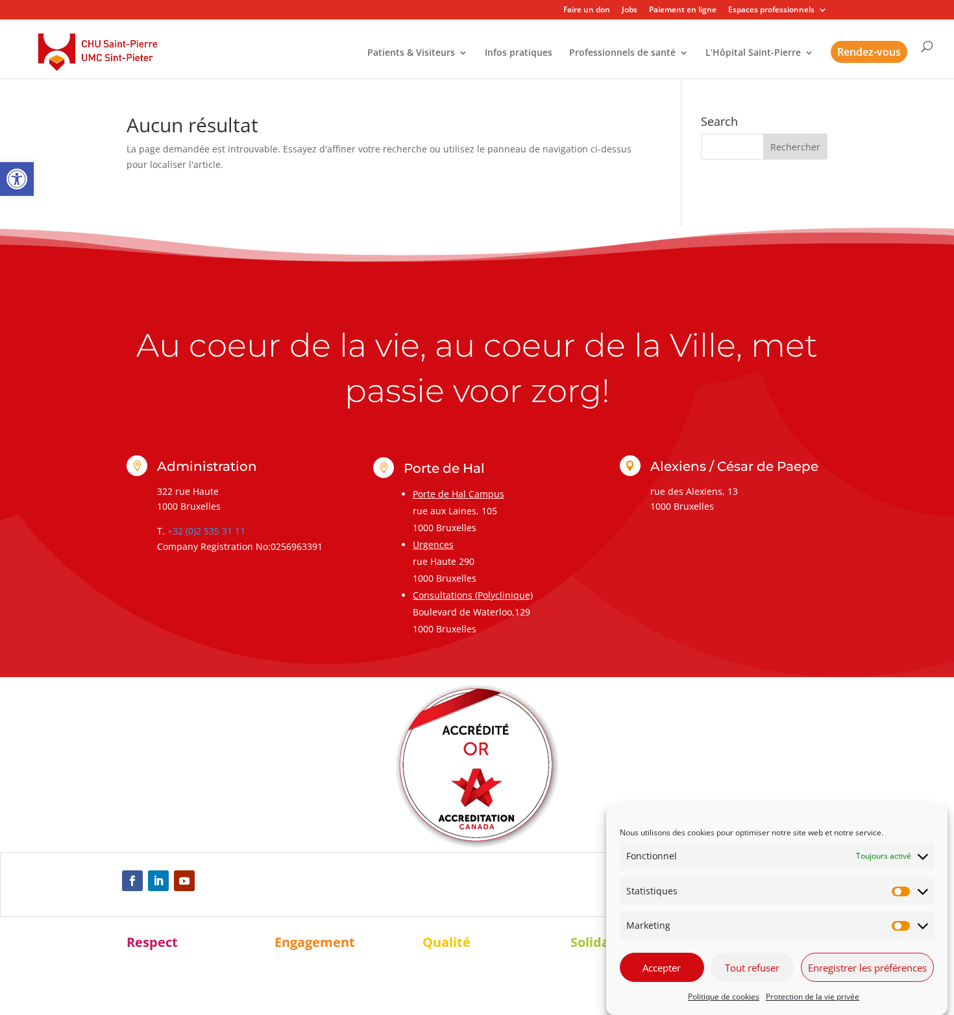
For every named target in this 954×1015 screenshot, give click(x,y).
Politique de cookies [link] (723, 996)
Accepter (661, 967)
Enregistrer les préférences (867, 967)
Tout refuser (752, 967)
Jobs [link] (629, 10)
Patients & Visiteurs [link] (411, 53)
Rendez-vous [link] (869, 52)
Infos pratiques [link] (518, 53)
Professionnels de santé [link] (622, 53)
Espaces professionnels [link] (771, 10)
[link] (17, 179)
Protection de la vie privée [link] (812, 996)
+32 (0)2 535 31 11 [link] (206, 531)
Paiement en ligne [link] (682, 10)
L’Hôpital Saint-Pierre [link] (753, 53)
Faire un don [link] (586, 10)
